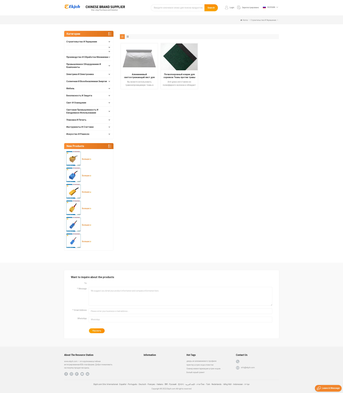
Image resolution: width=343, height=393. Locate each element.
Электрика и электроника (80, 74)
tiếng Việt (227, 384)
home (245, 20)
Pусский (172, 384)
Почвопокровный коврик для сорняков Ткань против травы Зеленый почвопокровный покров (179, 76)
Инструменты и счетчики (80, 127)
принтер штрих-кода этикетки (200, 365)
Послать (96, 331)
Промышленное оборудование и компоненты (83, 65)
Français (151, 384)
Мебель (70, 88)
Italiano (160, 384)
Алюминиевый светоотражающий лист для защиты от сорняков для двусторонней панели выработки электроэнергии (139, 76)
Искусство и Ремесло (77, 134)
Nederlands (216, 384)
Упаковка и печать (76, 120)
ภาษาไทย (200, 384)
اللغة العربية (190, 384)
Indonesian (238, 384)
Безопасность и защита (79, 95)
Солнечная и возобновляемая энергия (86, 81)
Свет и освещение (76, 102)
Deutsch (142, 384)
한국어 (181, 384)
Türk (208, 384)
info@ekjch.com (248, 367)
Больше (86, 159)
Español (122, 384)
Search (211, 7)
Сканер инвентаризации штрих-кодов (203, 369)
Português (132, 384)
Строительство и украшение (81, 41)
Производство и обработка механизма (87, 57)
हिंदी (166, 384)
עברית (247, 384)
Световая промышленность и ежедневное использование (82, 111)
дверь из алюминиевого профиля (201, 361)
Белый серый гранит (196, 372)
